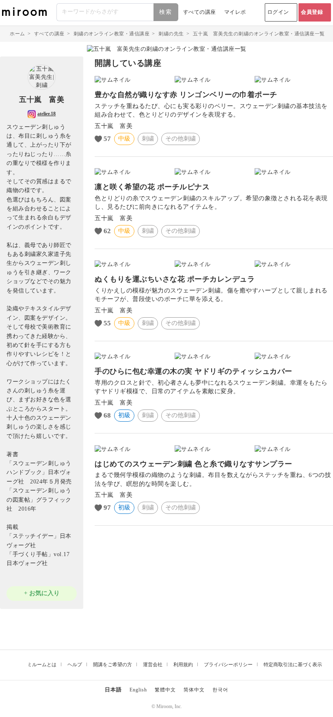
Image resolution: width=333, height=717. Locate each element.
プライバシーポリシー (228, 664)
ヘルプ (74, 664)
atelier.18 (46, 114)
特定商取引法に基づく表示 (293, 664)
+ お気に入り (42, 593)
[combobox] (117, 12)
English (138, 690)
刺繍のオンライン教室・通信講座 (112, 34)
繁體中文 (165, 690)
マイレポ (235, 12)
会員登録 (312, 12)
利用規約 (183, 664)
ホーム (17, 34)
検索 (165, 12)
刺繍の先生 (171, 34)
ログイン (278, 12)
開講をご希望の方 (112, 664)
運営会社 (152, 664)
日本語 (113, 690)
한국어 (220, 690)
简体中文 (194, 690)
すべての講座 (199, 12)
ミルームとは (41, 664)
